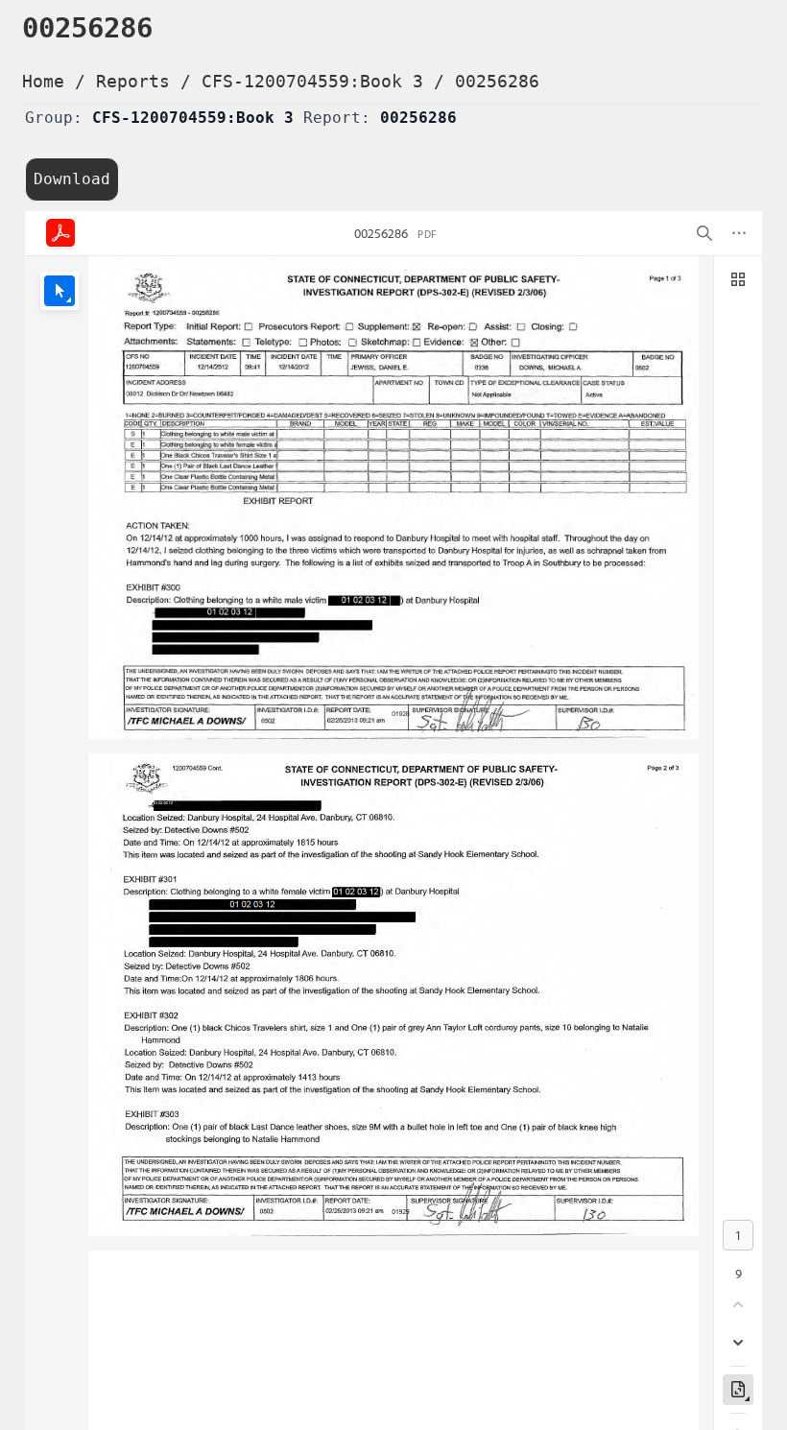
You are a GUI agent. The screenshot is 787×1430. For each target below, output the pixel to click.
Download (72, 179)
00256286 (497, 81)
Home (43, 81)
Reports (133, 81)
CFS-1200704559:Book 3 (312, 81)
